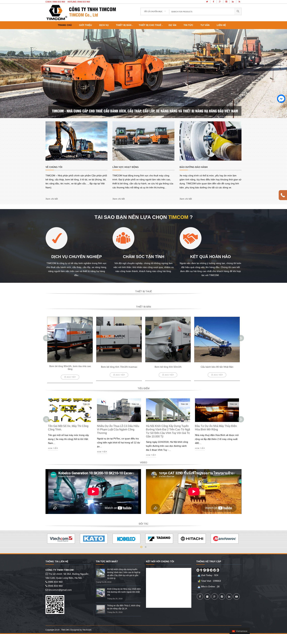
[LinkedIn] (229, 596)
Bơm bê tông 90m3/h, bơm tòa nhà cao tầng (70, 367)
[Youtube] (236, 596)
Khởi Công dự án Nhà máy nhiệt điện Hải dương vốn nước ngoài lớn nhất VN (124, 592)
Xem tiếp (53, 448)
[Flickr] (207, 596)
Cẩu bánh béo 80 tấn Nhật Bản (217, 366)
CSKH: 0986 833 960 (55, 2)
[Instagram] (222, 596)
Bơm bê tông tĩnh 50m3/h (168, 366)
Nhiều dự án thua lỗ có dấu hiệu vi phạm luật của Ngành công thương (118, 429)
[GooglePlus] (214, 596)
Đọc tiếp (71, 377)
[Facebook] (200, 596)
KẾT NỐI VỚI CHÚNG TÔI (160, 561)
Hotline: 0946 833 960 (79, 2)
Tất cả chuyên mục (153, 11)
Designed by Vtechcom (80, 630)
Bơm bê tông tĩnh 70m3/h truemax (119, 366)
